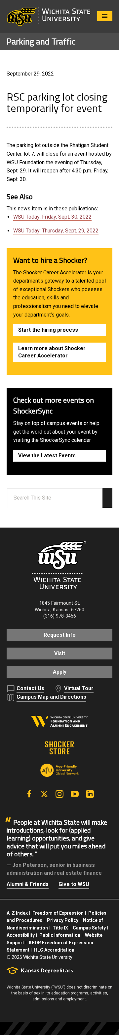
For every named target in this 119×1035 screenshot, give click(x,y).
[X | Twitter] (44, 794)
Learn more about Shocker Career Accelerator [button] (52, 352)
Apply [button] (59, 672)
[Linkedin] (90, 794)
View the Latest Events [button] (47, 455)
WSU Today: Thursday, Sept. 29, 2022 (56, 231)
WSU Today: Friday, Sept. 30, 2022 (52, 217)
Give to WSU (74, 884)
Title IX (60, 927)
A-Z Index (17, 913)
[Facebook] (29, 794)
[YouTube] (75, 794)
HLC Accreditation (54, 950)
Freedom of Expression (58, 913)
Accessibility (21, 935)
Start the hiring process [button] (48, 330)
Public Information (59, 935)
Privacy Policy (62, 920)
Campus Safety (89, 927)
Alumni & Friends (28, 884)
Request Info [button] (60, 635)
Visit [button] (59, 653)
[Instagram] (59, 794)
